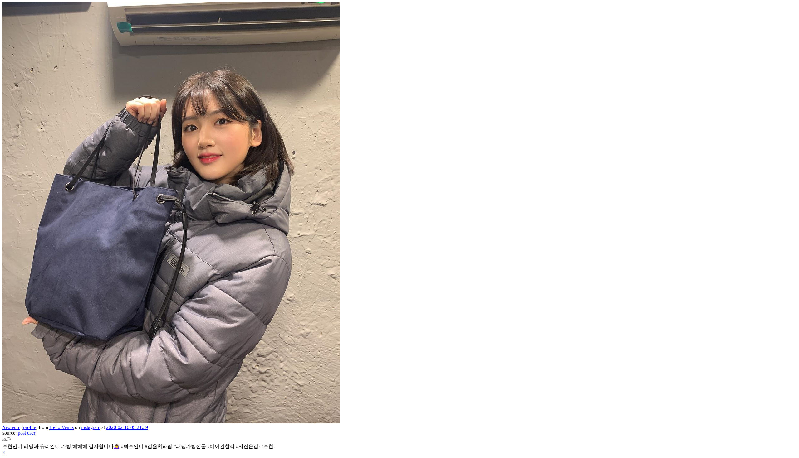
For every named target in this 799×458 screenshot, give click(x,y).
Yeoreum (11, 427)
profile (29, 427)
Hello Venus (61, 427)
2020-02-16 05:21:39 (127, 427)
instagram (90, 427)
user (31, 433)
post (22, 433)
